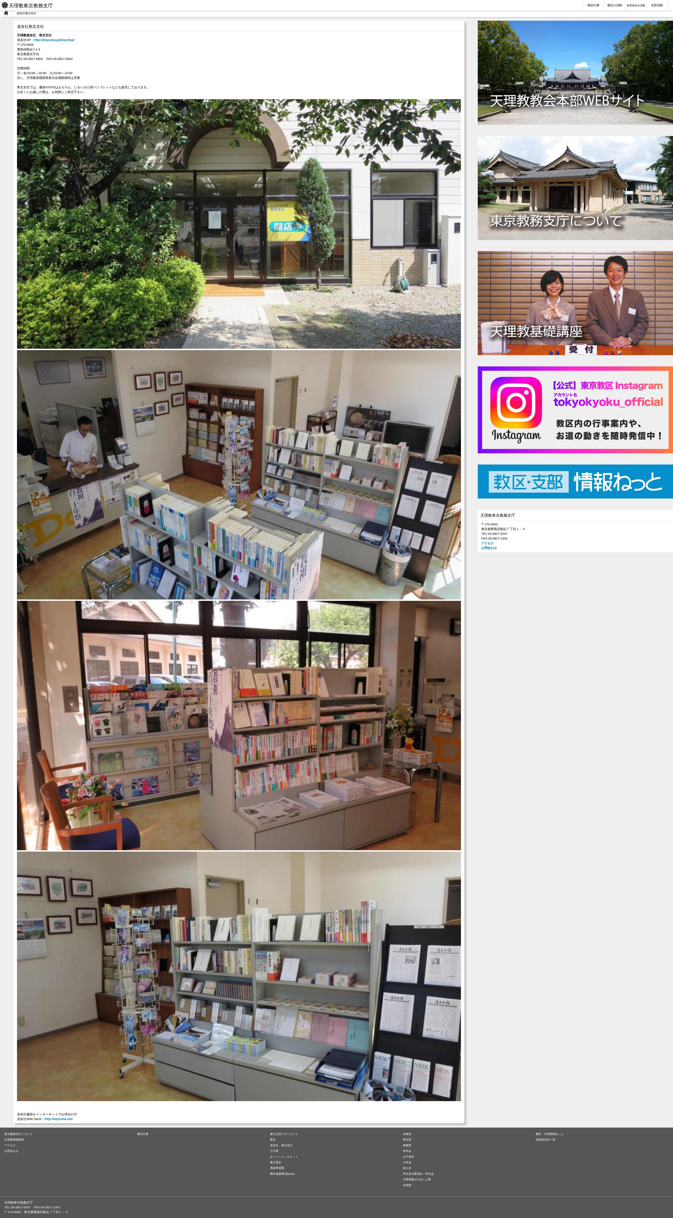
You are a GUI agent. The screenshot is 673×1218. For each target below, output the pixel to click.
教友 (273, 1139)
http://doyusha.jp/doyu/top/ (54, 40)
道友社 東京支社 (281, 1145)
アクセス (487, 543)
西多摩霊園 (277, 1167)
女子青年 (408, 1156)
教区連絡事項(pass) (282, 1173)
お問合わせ (489, 548)
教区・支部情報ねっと (550, 1133)
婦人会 (407, 1167)
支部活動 (657, 5)
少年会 (407, 1162)
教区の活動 (614, 5)
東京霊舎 (275, 1162)
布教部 (407, 1133)
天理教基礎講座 (14, 1139)
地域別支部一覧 (545, 1139)
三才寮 (274, 1150)
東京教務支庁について (18, 1133)
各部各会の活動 (636, 5)
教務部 (407, 1145)
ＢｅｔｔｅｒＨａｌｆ (284, 1156)
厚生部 (407, 1139)
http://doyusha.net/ (59, 1119)
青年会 (407, 1150)
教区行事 (593, 5)
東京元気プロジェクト (284, 1133)
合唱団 (407, 1185)
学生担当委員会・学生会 (418, 1173)
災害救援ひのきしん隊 (417, 1179)
